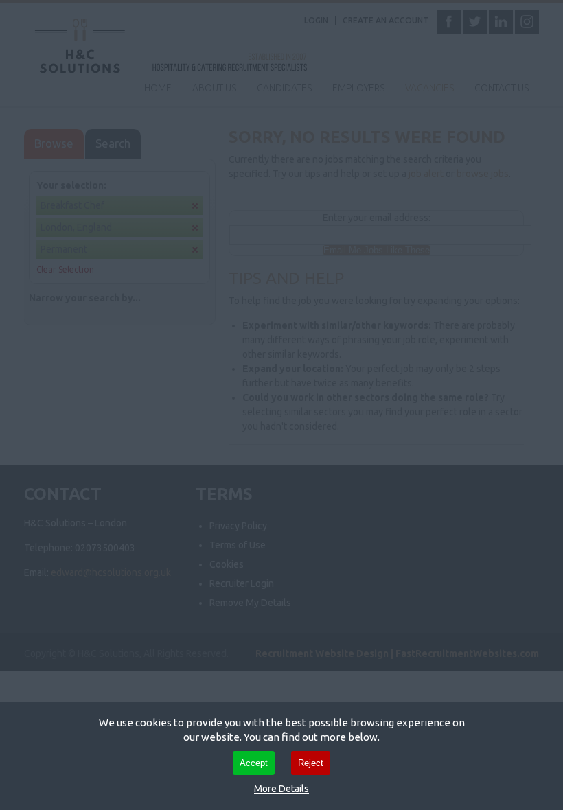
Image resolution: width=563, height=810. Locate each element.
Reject (310, 763)
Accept (254, 763)
